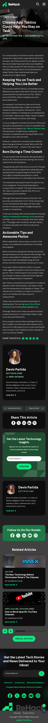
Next (10, 631)
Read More (10, 585)
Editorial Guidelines (35, 683)
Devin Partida (14, 36)
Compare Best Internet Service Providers (24, 687)
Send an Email (16, 377)
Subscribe (24, 466)
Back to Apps (10, 17)
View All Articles (24, 639)
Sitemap (17, 713)
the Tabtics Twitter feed (34, 128)
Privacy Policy (28, 713)
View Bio (10, 395)
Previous (5, 631)
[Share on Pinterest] (37, 338)
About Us (8, 683)
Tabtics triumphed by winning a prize (18, 217)
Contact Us (20, 683)
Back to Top (23, 720)
